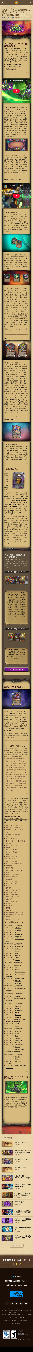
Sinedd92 (17, 951)
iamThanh (18, 1042)
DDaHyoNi (18, 949)
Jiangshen (18, 930)
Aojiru (16, 967)
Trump (17, 958)
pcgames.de (18, 1040)
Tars (16, 932)
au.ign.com (18, 1031)
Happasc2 (18, 1006)
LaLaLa (17, 1033)
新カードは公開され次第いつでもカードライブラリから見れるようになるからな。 (15, 820)
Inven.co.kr (18, 965)
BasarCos (17, 1038)
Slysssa (17, 1059)
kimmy (17, 960)
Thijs (16, 953)
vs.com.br (18, 955)
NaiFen (17, 970)
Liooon (17, 1008)
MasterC (17, 996)
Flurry (16, 1036)
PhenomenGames (20, 972)
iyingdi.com (18, 983)
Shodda (17, 1024)
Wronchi (18, 981)
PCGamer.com (19, 934)
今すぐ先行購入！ (16, 669)
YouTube (12, 812)
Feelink (17, 1012)
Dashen (17, 1026)
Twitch (6, 812)
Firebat (17, 1047)
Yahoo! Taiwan (19, 1010)
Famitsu (17, 1057)
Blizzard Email (19, 979)
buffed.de (18, 928)
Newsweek (18, 1015)
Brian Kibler (19, 1017)
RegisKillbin (19, 937)
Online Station (19, 946)
